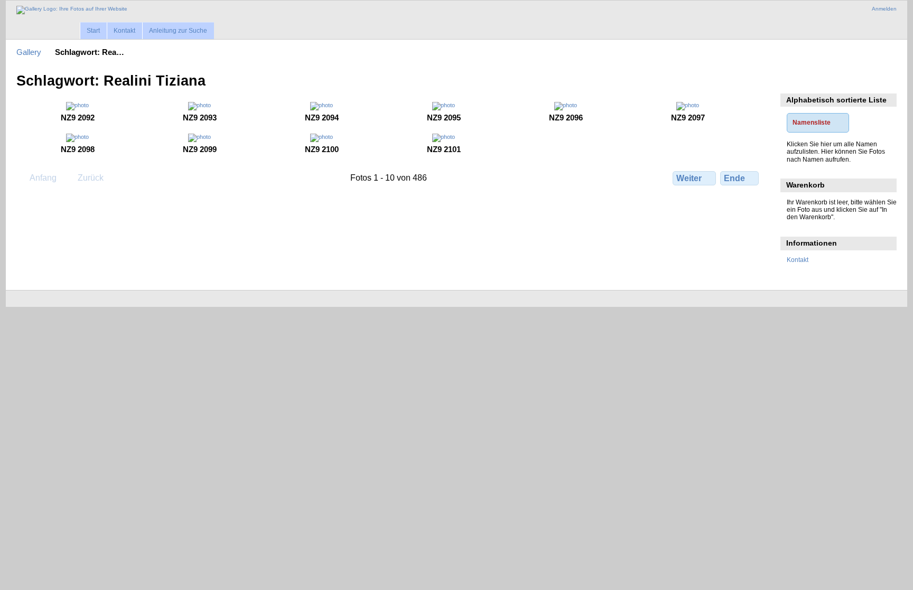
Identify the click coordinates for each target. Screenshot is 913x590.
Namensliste (812, 122)
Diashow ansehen (792, 79)
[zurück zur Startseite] (71, 10)
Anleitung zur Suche (178, 30)
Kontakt (124, 30)
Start (93, 30)
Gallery (28, 52)
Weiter (689, 178)
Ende (734, 178)
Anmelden (884, 9)
